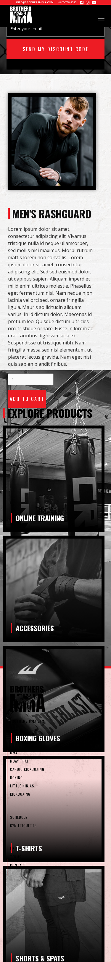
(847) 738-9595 (67, 2)
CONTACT (18, 865)
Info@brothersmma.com (35, 2)
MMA (13, 752)
